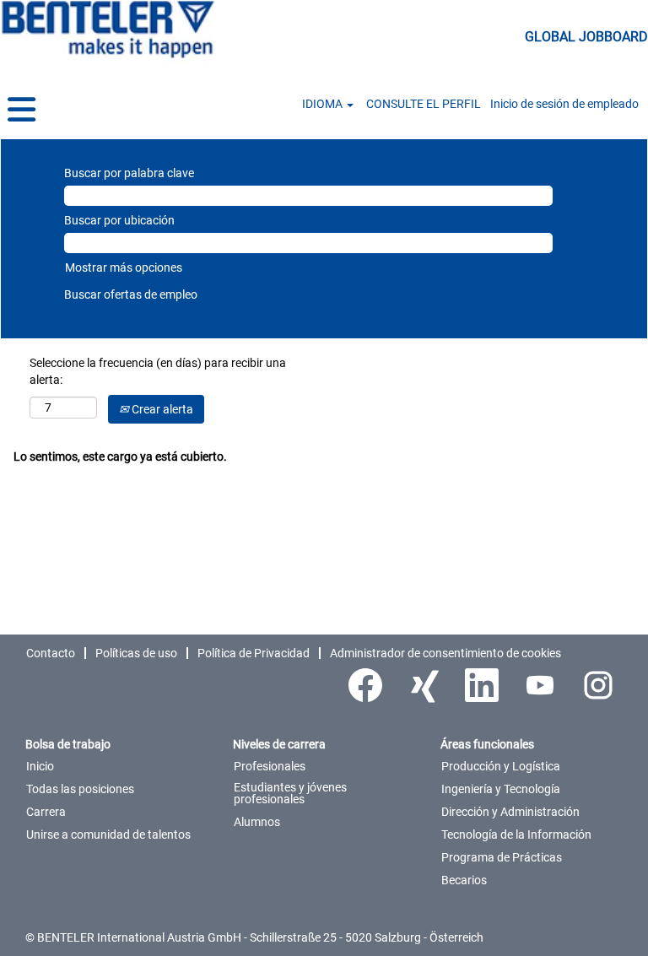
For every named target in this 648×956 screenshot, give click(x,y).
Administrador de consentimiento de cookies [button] (445, 653)
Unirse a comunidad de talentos (108, 834)
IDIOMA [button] (323, 104)
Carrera (46, 811)
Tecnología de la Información (516, 834)
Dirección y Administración (510, 811)
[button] (108, 110)
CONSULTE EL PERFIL (423, 104)
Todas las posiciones (80, 789)
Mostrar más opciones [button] (123, 267)
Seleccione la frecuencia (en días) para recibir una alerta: (158, 371)
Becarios (464, 880)
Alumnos (257, 822)
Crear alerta (161, 409)
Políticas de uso (136, 653)
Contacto (50, 653)
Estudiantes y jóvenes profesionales (290, 793)
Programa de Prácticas (501, 857)
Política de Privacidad (253, 653)
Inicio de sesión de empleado (564, 104)
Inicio (40, 766)
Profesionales (269, 766)
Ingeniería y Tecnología (500, 789)
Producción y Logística (500, 766)
